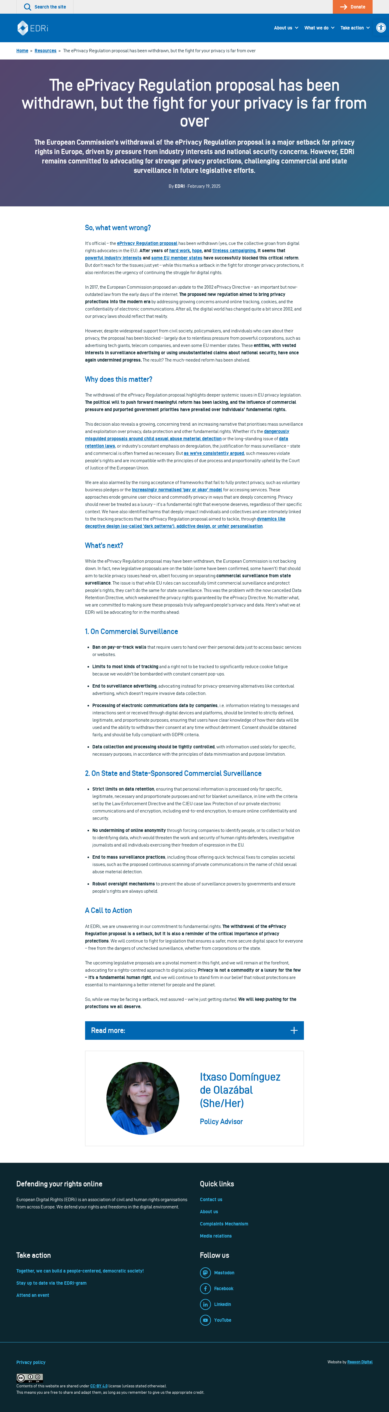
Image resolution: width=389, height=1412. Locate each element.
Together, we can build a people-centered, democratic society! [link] (80, 1270)
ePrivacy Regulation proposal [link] (147, 243)
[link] (381, 28)
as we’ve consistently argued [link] (214, 453)
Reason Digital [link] (360, 1361)
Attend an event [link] (32, 1295)
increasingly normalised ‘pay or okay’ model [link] (177, 489)
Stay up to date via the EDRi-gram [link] (51, 1283)
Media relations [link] (216, 1236)
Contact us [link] (211, 1199)
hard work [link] (179, 250)
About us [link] (283, 27)
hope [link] (197, 250)
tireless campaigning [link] (234, 250)
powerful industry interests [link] (113, 257)
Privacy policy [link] (31, 1362)
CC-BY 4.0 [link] (99, 1385)
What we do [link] (317, 27)
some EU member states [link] (176, 257)
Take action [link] (352, 27)
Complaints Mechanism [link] (224, 1223)
